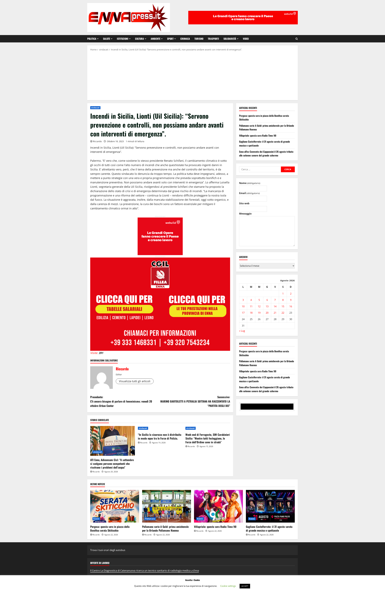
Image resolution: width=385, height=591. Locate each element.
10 (243, 306)
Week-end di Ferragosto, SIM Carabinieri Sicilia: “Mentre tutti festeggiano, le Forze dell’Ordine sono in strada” (207, 438)
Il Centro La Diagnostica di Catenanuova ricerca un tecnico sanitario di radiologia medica (144, 570)
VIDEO (246, 38)
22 (283, 313)
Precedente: (121, 401)
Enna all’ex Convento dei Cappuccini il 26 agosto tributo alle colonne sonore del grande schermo (266, 153)
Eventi (96, 518)
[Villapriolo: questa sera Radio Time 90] (218, 506)
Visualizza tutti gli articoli (134, 381)
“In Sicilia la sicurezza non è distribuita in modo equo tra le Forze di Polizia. (159, 436)
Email (249, 193)
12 (259, 306)
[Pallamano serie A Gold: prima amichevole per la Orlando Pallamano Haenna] (166, 506)
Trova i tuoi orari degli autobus (107, 550)
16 (290, 306)
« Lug (242, 330)
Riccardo (97, 141)
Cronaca (185, 38)
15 (283, 306)
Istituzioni (122, 38)
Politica (91, 38)
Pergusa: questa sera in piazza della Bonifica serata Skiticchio (109, 528)
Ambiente (155, 38)
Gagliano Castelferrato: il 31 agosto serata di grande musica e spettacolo (269, 528)
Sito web (244, 203)
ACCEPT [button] (244, 586)
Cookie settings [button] (228, 585)
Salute (106, 38)
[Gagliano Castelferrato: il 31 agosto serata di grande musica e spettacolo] (270, 506)
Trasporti (213, 38)
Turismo (198, 38)
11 (251, 306)
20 (267, 313)
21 (275, 313)
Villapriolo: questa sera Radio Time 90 (257, 135)
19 (259, 313)
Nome (249, 183)
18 (251, 313)
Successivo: (195, 401)
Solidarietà (229, 38)
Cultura (139, 38)
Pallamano (150, 518)
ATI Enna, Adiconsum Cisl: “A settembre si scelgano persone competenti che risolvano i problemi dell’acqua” (112, 463)
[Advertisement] (192, 75)
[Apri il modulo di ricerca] (297, 39)
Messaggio (245, 213)
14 (275, 306)
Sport (170, 38)
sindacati (95, 107)
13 (267, 306)
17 (243, 313)
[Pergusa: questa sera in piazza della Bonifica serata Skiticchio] (114, 506)
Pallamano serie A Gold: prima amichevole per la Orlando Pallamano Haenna (165, 528)
